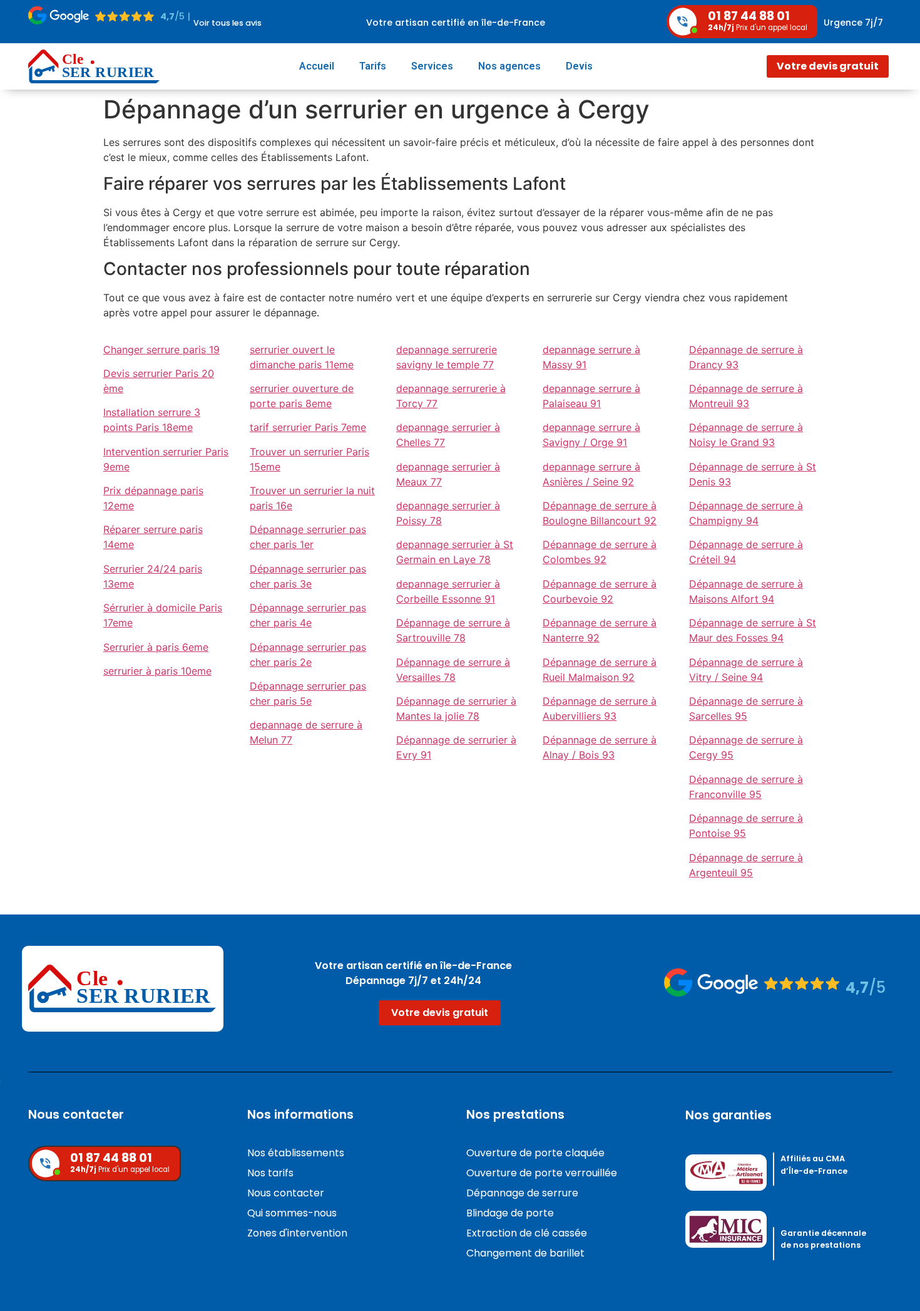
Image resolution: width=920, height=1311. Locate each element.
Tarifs (372, 66)
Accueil (316, 66)
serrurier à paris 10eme (157, 671)
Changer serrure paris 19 (161, 349)
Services (432, 66)
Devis (579, 66)
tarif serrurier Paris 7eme (308, 427)
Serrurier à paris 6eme (155, 647)
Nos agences (509, 66)
